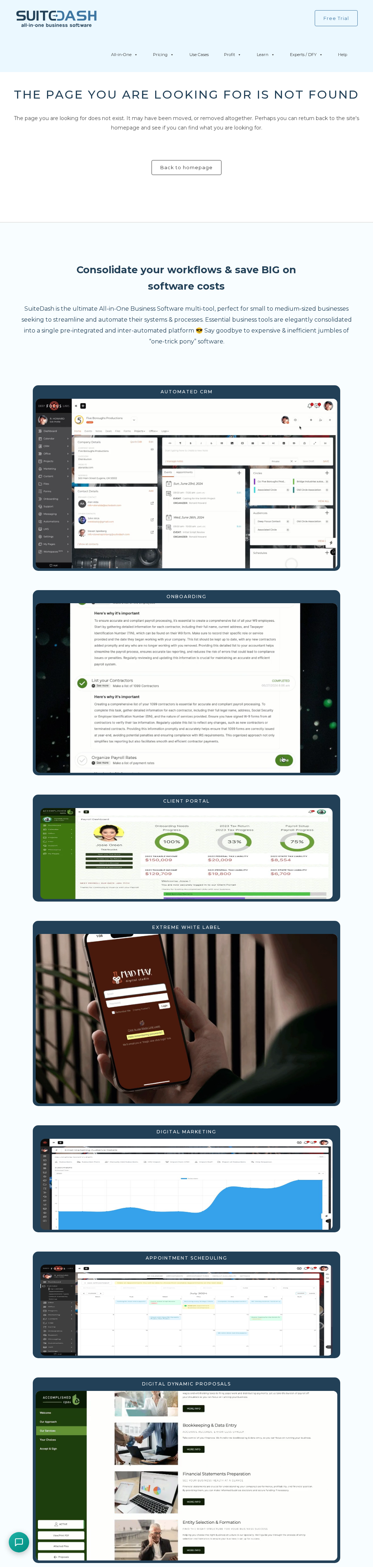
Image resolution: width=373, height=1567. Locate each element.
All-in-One (121, 54)
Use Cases (199, 54)
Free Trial (336, 18)
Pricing (160, 54)
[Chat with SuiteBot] (19, 1542)
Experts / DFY (303, 54)
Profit (229, 54)
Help (342, 54)
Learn (262, 54)
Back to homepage (186, 167)
